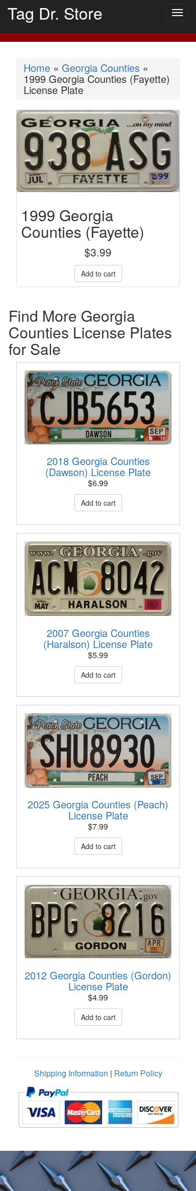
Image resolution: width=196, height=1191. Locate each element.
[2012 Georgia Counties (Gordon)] (98, 921)
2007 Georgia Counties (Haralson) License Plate (98, 638)
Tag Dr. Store (55, 12)
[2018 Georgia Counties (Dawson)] (98, 407)
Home (37, 67)
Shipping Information (71, 1073)
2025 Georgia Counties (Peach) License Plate (98, 809)
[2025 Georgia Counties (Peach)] (98, 750)
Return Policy (138, 1073)
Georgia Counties (101, 67)
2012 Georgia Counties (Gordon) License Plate (98, 980)
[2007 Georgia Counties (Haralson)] (98, 578)
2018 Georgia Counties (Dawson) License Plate (98, 466)
